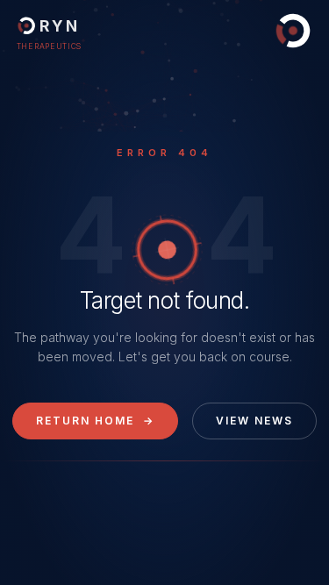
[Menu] (293, 30)
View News (254, 420)
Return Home (95, 420)
